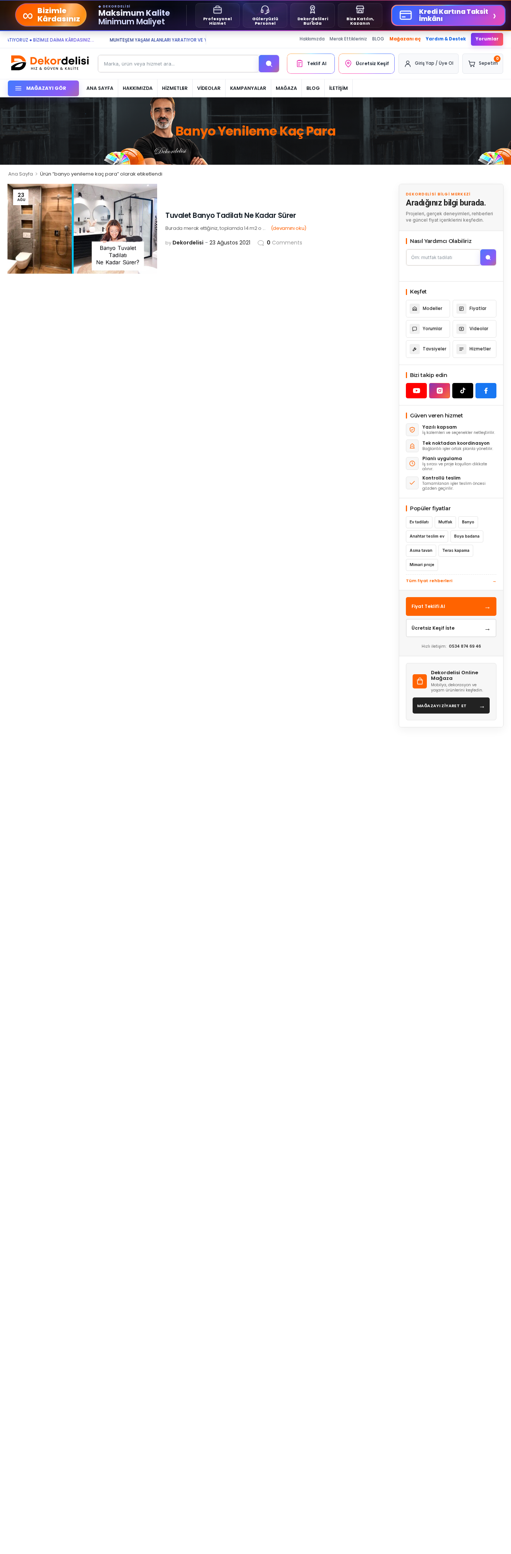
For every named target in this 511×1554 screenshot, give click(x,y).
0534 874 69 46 (465, 646)
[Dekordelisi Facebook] (485, 390)
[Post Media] (82, 229)
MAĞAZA (286, 88)
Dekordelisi (188, 242)
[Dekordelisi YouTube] (416, 390)
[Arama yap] (269, 63)
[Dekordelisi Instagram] (439, 390)
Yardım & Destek (446, 39)
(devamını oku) (288, 228)
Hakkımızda (312, 39)
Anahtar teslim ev (427, 536)
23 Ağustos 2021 (229, 242)
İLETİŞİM (338, 88)
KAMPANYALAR (248, 88)
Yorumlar (487, 39)
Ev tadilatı (419, 522)
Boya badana (467, 536)
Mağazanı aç (405, 39)
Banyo (468, 522)
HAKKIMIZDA (138, 88)
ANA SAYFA (99, 88)
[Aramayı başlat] (488, 257)
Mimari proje (422, 564)
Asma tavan (421, 550)
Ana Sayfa (20, 173)
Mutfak (445, 522)
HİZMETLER (175, 88)
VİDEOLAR (209, 88)
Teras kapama (455, 550)
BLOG (378, 39)
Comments (284, 242)
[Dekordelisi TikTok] (462, 390)
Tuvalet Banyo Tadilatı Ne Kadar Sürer (230, 215)
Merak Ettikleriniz (348, 39)
